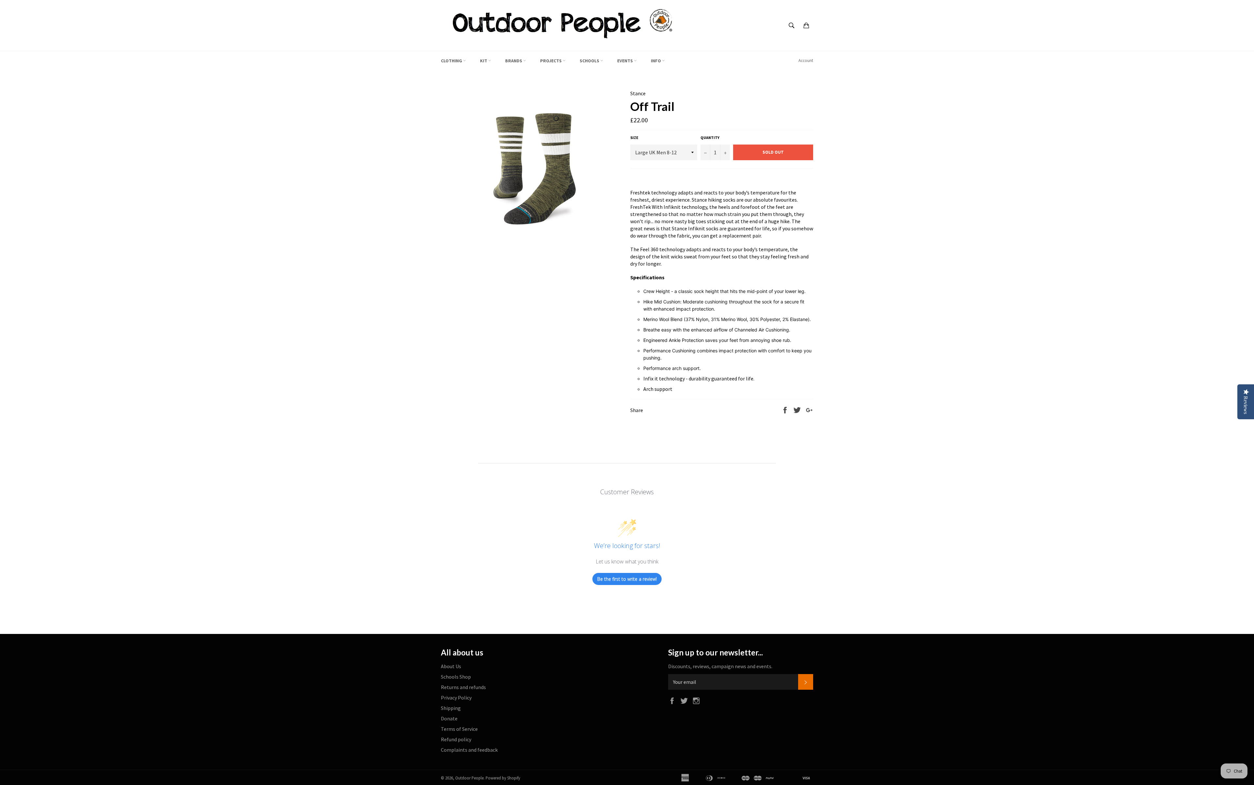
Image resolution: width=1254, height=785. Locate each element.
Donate (449, 718)
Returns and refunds (463, 687)
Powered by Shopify (503, 777)
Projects (551, 61)
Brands (514, 61)
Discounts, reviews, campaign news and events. (720, 666)
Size (634, 137)
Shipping (451, 708)
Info (656, 61)
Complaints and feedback (469, 750)
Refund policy (456, 739)
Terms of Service (459, 729)
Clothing (452, 61)
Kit (484, 61)
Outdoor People (469, 777)
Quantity (709, 137)
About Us (451, 666)
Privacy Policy (456, 697)
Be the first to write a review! (627, 579)
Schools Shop (456, 676)
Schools (590, 61)
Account (805, 60)
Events (625, 61)
